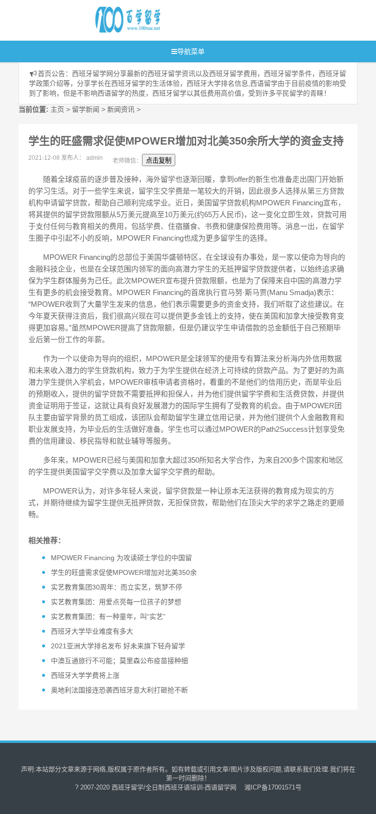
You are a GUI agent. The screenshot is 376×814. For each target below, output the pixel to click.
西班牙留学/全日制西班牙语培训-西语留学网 (174, 787)
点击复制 (158, 160)
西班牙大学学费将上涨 (85, 675)
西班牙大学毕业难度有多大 (92, 631)
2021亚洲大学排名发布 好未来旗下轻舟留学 (118, 646)
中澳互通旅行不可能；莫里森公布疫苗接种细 (119, 661)
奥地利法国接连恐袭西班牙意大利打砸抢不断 (119, 690)
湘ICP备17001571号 (273, 787)
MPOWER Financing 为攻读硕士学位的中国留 (121, 558)
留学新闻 (85, 109)
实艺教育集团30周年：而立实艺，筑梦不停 (116, 587)
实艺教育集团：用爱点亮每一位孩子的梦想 (116, 602)
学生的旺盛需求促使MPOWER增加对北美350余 (124, 572)
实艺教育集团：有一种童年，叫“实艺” (108, 616)
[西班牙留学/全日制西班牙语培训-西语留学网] (171, 20)
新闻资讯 (121, 109)
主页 (57, 109)
